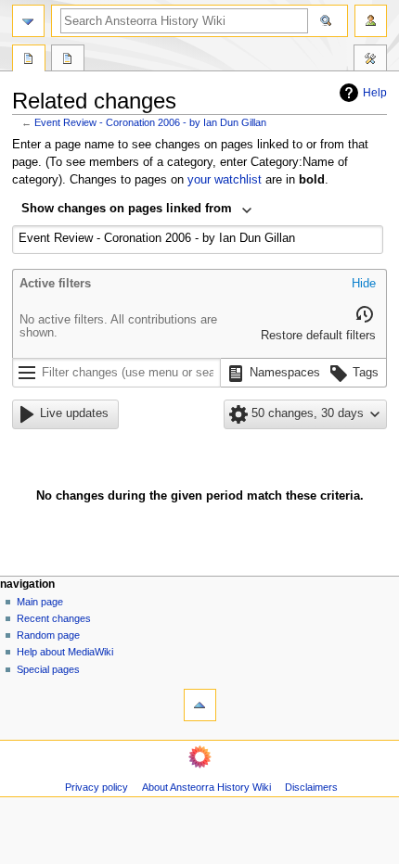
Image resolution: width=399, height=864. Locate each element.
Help (375, 92)
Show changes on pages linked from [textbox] (126, 208)
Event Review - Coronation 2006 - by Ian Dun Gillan (150, 122)
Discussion (68, 60)
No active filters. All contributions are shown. (118, 326)
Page (29, 60)
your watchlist (224, 179)
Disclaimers (311, 787)
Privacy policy (96, 787)
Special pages (48, 669)
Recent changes (54, 618)
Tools (370, 60)
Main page (40, 601)
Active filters (55, 283)
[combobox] (137, 210)
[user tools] (370, 21)
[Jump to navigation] (28, 21)
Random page (48, 635)
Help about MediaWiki (65, 651)
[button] (364, 284)
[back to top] (200, 705)
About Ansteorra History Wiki (206, 787)
